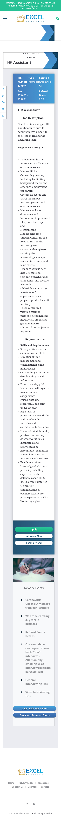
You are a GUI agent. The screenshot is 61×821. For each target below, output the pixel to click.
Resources (43, 782)
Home (11, 782)
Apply (34, 529)
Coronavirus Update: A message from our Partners (37, 603)
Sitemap (32, 786)
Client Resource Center (34, 708)
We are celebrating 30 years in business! (37, 620)
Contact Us (17, 786)
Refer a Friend (34, 542)
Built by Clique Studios (42, 813)
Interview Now (34, 536)
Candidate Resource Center (35, 715)
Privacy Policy (26, 782)
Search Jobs (57, 18)
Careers (45, 786)
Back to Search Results (31, 55)
